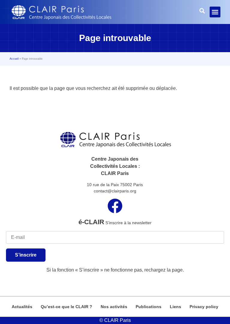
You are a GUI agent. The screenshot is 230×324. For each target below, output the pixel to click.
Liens (175, 306)
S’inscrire (26, 254)
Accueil (14, 58)
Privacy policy (204, 306)
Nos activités (114, 306)
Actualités (22, 306)
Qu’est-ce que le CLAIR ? (66, 306)
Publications (148, 306)
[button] (215, 12)
